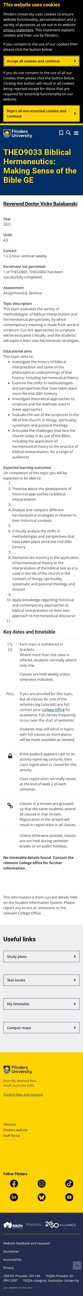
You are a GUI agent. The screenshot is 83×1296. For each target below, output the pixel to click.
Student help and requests (23, 1094)
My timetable (18, 1003)
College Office (53, 709)
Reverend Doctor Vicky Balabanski (40, 204)
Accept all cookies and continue (33, 61)
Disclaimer (11, 1251)
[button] (61, 133)
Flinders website (15, 1130)
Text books (16, 980)
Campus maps (19, 1027)
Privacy (8, 1268)
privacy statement (18, 30)
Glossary (9, 1124)
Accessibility (12, 1259)
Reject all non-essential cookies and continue (36, 113)
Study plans (17, 956)
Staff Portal (11, 1136)
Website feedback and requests (26, 1243)
